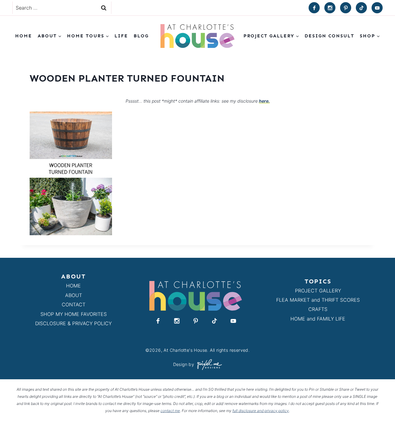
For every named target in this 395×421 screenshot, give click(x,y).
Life (121, 36)
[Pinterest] (345, 7)
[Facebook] (314, 7)
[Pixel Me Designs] (208, 364)
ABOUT (73, 295)
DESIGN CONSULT (329, 36)
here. (264, 101)
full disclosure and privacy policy (260, 410)
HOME (73, 286)
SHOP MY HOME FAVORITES (73, 314)
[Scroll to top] (379, 402)
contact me (170, 410)
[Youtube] (377, 7)
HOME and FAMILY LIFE (317, 319)
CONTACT (73, 304)
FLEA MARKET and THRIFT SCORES (318, 300)
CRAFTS (317, 309)
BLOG (141, 36)
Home (23, 36)
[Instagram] (329, 7)
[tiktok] (361, 7)
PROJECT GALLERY (318, 290)
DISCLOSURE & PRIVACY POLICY (73, 323)
